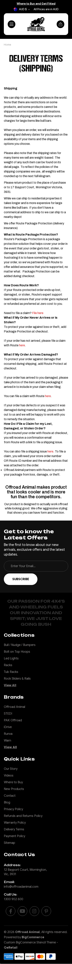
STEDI (8, 714)
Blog (7, 802)
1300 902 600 (13, 899)
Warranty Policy (15, 823)
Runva (8, 734)
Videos (8, 775)
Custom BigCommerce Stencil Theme (30, 942)
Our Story (10, 769)
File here (37, 313)
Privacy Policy (13, 809)
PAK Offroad (13, 720)
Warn (7, 740)
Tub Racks (11, 672)
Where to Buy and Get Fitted (36, 3)
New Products (14, 789)
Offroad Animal (14, 707)
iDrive (8, 727)
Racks (8, 665)
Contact (10, 796)
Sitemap (9, 843)
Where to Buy (13, 782)
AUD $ (23, 9)
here (22, 345)
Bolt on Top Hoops (17, 652)
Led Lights (11, 658)
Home (7, 44)
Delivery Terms (14, 829)
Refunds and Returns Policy (23, 816)
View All (10, 685)
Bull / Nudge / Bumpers (20, 645)
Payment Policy (14, 836)
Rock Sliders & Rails (17, 679)
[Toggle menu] (11, 24)
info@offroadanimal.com (21, 887)
